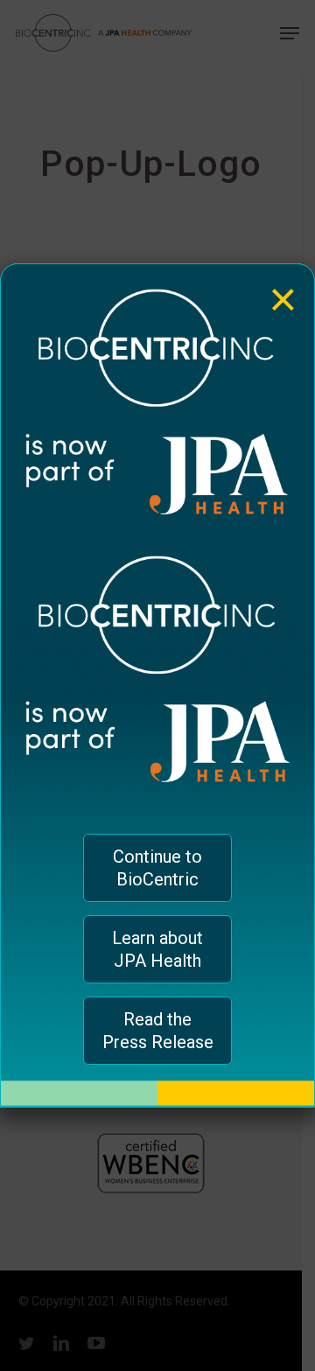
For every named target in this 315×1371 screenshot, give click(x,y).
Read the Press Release (158, 1031)
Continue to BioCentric (157, 868)
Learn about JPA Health (157, 949)
